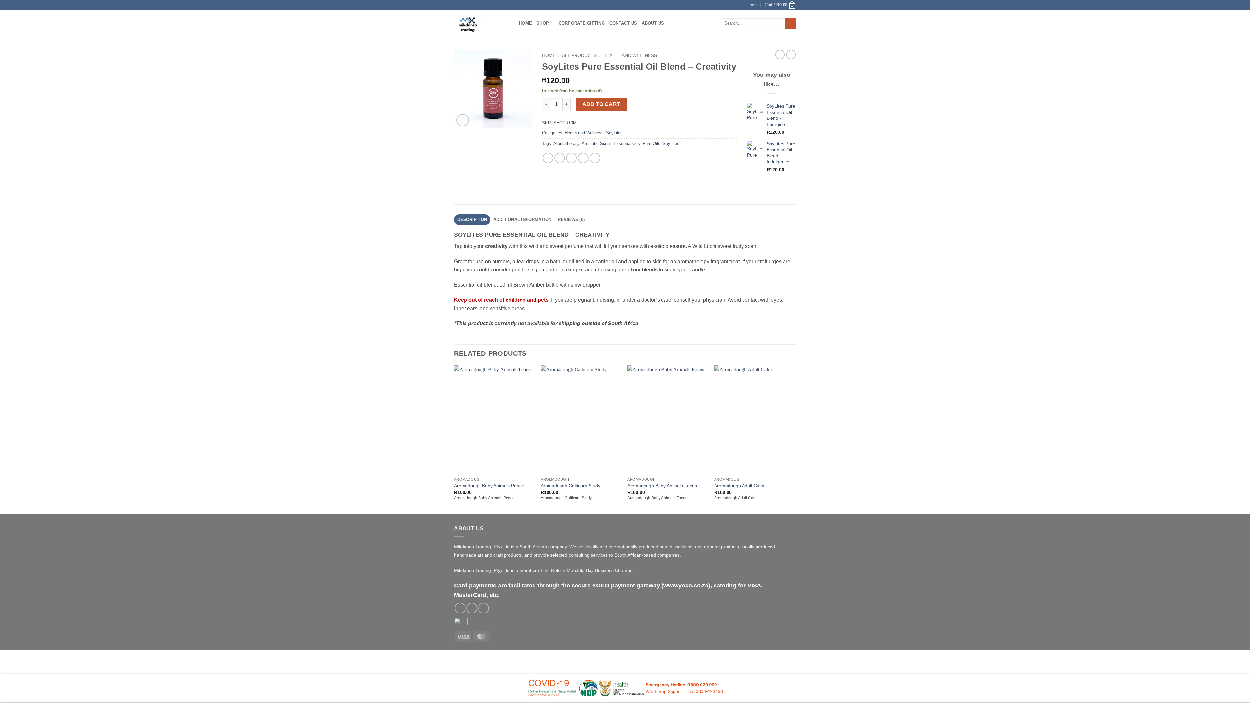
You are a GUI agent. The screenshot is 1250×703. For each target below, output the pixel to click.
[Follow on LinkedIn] (483, 608)
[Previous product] (791, 54)
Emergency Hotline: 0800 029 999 (681, 684)
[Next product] (780, 54)
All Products (579, 55)
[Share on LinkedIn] (595, 158)
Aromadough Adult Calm (739, 485)
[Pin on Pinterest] (583, 158)
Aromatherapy (566, 143)
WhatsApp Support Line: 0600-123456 (684, 691)
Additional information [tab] (522, 219)
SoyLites (614, 133)
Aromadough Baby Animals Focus (662, 485)
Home (525, 23)
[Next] (794, 439)
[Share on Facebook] (548, 158)
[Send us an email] (471, 608)
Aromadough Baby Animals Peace (489, 485)
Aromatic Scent (596, 143)
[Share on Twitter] (559, 158)
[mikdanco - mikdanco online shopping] (481, 23)
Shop (542, 23)
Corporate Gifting (582, 23)
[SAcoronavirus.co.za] (586, 688)
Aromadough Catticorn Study (570, 485)
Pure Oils (651, 143)
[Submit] (790, 23)
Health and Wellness (630, 55)
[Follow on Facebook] (460, 608)
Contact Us (623, 23)
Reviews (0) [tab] (571, 219)
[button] (752, 5)
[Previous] (454, 439)
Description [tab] (472, 219)
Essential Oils (627, 143)
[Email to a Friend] (571, 158)
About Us (653, 23)
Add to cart (601, 104)
